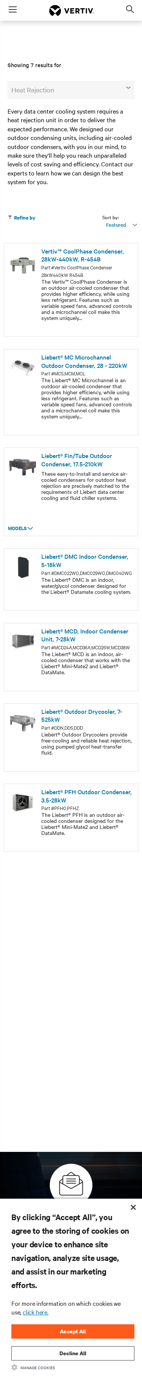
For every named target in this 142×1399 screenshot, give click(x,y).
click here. (35, 1312)
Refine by (24, 217)
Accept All (73, 1331)
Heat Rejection (32, 89)
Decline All (72, 1353)
